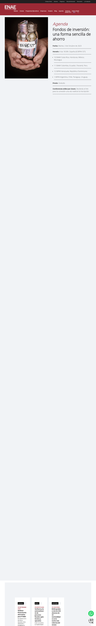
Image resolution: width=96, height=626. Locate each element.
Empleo (50, 11)
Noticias (67, 11)
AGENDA (20, 603)
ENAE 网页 (68, 12)
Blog (55, 11)
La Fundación (87, 1)
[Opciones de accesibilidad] (90, 621)
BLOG (36, 603)
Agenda (61, 11)
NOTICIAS (54, 603)
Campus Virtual (48, 1)
